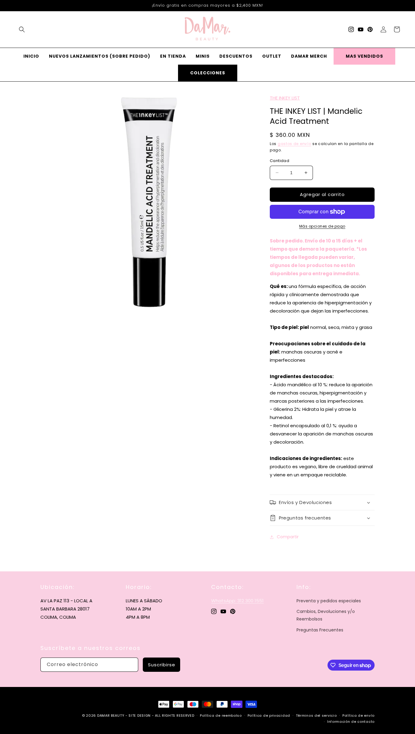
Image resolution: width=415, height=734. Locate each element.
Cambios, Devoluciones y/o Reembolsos (326, 615)
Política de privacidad (269, 715)
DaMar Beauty (110, 715)
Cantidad (279, 161)
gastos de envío (294, 143)
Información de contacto (351, 721)
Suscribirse (161, 664)
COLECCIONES (207, 73)
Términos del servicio (316, 715)
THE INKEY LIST (285, 98)
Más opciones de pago (322, 226)
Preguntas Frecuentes (320, 630)
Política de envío (358, 715)
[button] (22, 29)
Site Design (140, 715)
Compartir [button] (288, 537)
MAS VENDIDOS (364, 56)
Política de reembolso (221, 715)
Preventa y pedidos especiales (329, 601)
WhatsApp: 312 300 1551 (237, 600)
